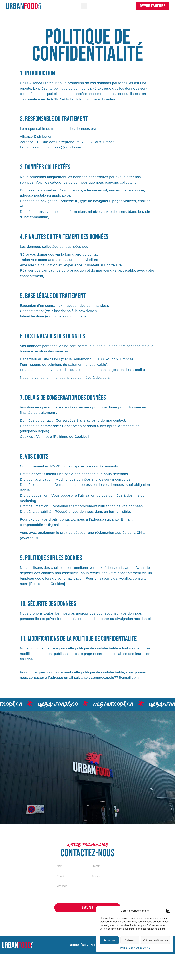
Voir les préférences (155, 940)
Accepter (109, 940)
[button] (168, 910)
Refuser (130, 940)
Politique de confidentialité (135, 947)
